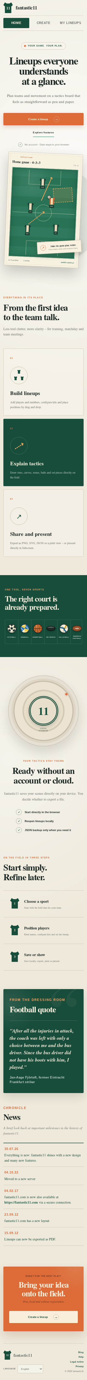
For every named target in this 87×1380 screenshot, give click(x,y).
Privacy (80, 1366)
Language (9, 1369)
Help (81, 1357)
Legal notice (77, 1362)
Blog (81, 1352)
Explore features (43, 132)
